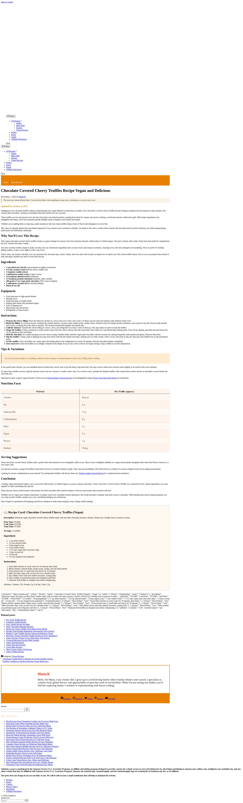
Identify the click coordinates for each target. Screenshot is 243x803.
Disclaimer (10, 789)
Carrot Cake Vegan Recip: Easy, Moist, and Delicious (27, 760)
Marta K (44, 673)
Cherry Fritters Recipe (15, 652)
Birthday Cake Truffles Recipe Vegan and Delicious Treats (29, 633)
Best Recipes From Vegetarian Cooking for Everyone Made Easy (32, 721)
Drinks (14, 132)
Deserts (19, 128)
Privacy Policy (12, 787)
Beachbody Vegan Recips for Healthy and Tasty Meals (28, 733)
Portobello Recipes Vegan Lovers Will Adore (24, 753)
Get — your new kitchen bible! (111, 4)
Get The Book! (149, 4)
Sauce (13, 135)
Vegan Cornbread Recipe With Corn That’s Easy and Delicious (31, 758)
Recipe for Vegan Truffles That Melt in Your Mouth (26, 629)
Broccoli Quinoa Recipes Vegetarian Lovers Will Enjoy (28, 735)
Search (3, 706)
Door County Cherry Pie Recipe (19, 649)
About (13, 137)
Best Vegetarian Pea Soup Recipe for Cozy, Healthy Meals (29, 762)
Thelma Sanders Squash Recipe (91, 473)
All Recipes (16, 121)
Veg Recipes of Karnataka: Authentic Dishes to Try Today (29, 728)
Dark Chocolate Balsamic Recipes (19, 627)
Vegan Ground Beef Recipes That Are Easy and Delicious (29, 749)
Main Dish (20, 125)
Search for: (5, 798)
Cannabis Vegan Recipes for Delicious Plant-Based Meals (29, 744)
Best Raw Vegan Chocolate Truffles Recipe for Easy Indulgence (31, 636)
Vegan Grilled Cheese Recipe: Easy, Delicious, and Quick (29, 751)
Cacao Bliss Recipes (14, 647)
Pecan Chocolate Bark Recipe (105, 378)
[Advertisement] (121, 87)
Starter (18, 123)
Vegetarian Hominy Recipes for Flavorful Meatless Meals (29, 730)
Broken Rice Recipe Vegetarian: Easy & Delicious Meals (29, 755)
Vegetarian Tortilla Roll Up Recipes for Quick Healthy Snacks (28, 659)
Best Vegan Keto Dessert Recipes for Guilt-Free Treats (28, 739)
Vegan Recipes (22, 130)
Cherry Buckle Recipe (15, 643)
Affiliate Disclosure (19, 139)
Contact (9, 784)
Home (6, 182)
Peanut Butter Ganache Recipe (59, 378)
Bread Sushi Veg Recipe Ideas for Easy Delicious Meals (28, 726)
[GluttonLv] (10, 114)
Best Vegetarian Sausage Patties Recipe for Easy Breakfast (29, 742)
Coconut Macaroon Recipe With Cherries (22, 640)
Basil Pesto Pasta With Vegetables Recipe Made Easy (27, 724)
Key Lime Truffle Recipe (16, 620)
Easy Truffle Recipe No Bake (18, 624)
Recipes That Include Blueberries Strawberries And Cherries (30, 631)
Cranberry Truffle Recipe (16, 622)
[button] (8, 144)
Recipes (9, 780)
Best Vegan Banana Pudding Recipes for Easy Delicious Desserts (32, 746)
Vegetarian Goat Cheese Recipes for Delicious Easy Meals (29, 765)
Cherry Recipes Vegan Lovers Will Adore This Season (28, 638)
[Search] (26, 710)
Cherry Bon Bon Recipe (16, 645)
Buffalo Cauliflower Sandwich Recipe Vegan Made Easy (26, 661)
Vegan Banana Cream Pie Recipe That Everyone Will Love (30, 737)
